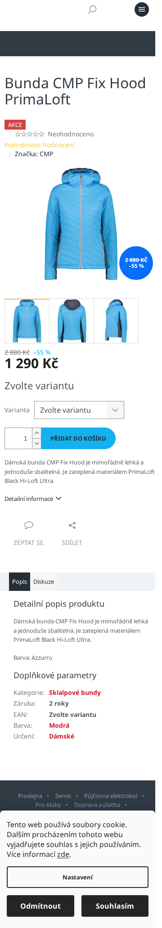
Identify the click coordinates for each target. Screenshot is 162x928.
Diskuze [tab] (43, 581)
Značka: (34, 153)
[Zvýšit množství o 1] (36, 433)
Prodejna (30, 796)
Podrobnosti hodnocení (39, 144)
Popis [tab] (19, 581)
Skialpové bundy (75, 692)
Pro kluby (48, 805)
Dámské (61, 736)
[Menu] (142, 9)
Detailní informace (28, 499)
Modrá (59, 725)
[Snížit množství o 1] (36, 443)
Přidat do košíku (78, 438)
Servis (63, 796)
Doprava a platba (97, 805)
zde (63, 854)
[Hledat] (92, 9)
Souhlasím (115, 906)
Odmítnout (40, 906)
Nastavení (78, 877)
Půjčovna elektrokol (110, 796)
